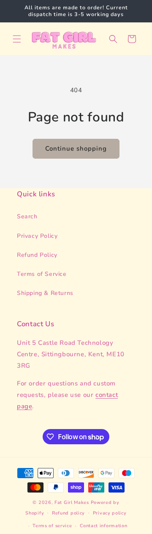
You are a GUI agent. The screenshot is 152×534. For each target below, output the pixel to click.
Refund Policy (37, 255)
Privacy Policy (37, 236)
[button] (17, 39)
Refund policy (68, 513)
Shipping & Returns (45, 293)
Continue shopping (76, 148)
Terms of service (52, 526)
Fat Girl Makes (71, 502)
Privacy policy (110, 513)
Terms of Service (42, 274)
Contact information (103, 526)
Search (27, 216)
